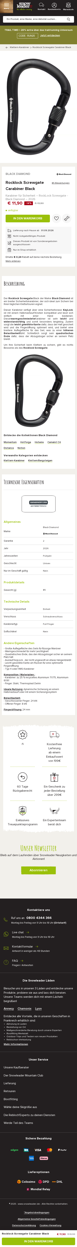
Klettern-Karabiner (19, 47)
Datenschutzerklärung (24, 1225)
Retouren (10, 1091)
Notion (21, 448)
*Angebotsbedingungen (36, 1212)
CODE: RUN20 (27, 35)
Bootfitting (11, 1099)
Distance (9, 448)
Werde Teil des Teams (18, 1122)
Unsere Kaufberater (16, 1067)
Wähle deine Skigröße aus (20, 1107)
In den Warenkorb (27, 218)
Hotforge (25, 442)
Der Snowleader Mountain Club (23, 1075)
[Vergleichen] (66, 218)
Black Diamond (18, 173)
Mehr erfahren (13, 261)
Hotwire (39, 442)
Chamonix (24, 1008)
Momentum (10, 442)
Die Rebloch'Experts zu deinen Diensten (29, 1115)
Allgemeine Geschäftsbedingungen (37, 1219)
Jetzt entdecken (50, 35)
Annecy (9, 1008)
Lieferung (10, 1083)
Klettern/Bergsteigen (40, 460)
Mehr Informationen (16, 1044)
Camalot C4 (54, 442)
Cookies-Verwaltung (50, 1225)
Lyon (38, 1008)
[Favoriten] (56, 218)
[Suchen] (71, 16)
